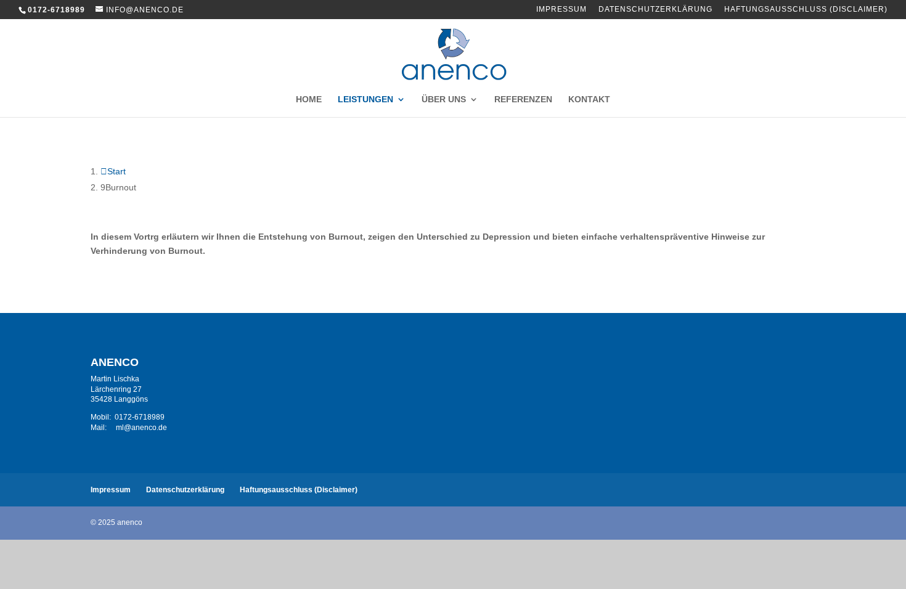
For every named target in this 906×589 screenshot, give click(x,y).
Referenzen (523, 99)
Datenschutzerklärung (655, 10)
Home (309, 99)
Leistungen (365, 99)
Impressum (561, 10)
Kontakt (589, 99)
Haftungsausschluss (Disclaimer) (806, 10)
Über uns (444, 99)
